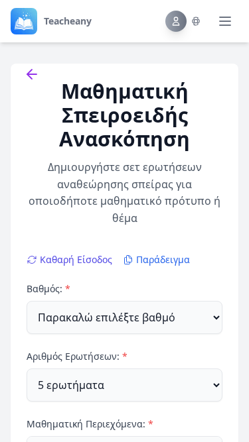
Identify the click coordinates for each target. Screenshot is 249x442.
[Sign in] (183, 21)
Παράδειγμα (163, 259)
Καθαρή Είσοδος (76, 259)
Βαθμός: (48, 288)
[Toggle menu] (225, 21)
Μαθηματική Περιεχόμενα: (90, 423)
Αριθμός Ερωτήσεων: (77, 356)
